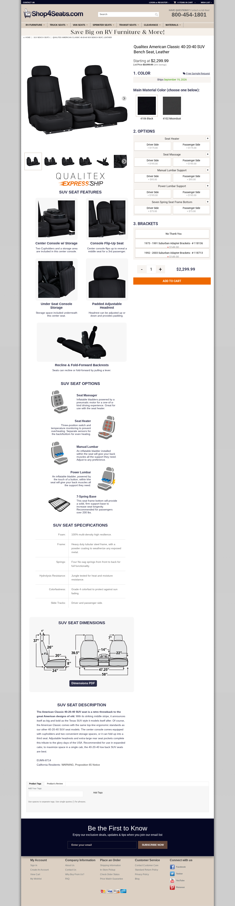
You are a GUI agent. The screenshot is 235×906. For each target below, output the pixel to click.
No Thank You (174, 233)
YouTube (180, 880)
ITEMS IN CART (186, 2)
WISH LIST (205, 2)
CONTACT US (29, 2)
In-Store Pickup (107, 870)
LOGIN (152, 2)
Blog (137, 879)
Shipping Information (110, 865)
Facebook (181, 867)
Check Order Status (110, 874)
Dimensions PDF (83, 683)
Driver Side (153, 146)
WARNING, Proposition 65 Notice (81, 764)
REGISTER (162, 2)
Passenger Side (191, 146)
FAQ (67, 879)
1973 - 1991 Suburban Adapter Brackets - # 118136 (173, 245)
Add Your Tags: (35, 788)
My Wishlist (35, 879)
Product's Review (55, 784)
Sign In (33, 865)
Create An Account (39, 870)
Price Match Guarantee (111, 879)
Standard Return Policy (146, 870)
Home (27, 37)
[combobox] (128, 14)
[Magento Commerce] (53, 10)
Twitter (179, 874)
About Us (69, 865)
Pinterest (180, 887)
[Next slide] (124, 98)
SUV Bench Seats (42, 37)
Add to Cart (172, 281)
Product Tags (35, 784)
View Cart (35, 874)
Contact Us (70, 870)
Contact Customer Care (146, 865)
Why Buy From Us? (74, 874)
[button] (33, 161)
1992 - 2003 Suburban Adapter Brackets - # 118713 (173, 254)
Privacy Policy (142, 874)
